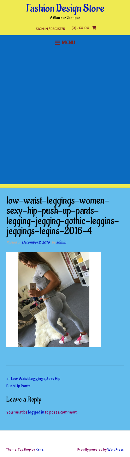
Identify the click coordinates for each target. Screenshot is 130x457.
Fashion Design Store (65, 8)
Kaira (40, 449)
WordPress (115, 449)
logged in (36, 412)
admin (61, 242)
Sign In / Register (50, 28)
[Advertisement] (65, 119)
